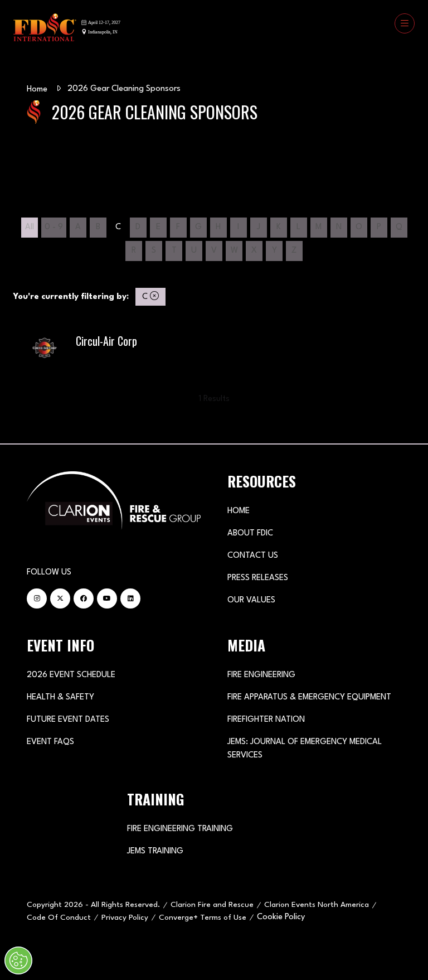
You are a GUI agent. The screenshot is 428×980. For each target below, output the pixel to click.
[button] (405, 23)
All (29, 227)
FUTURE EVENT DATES (68, 720)
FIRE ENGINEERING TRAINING (180, 829)
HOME (238, 511)
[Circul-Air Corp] (214, 350)
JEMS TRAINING (155, 851)
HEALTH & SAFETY (60, 697)
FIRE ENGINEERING (261, 675)
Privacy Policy (124, 917)
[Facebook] (84, 598)
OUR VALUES (251, 600)
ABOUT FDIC (250, 533)
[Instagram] (37, 598)
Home (37, 89)
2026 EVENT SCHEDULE (71, 675)
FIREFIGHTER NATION (266, 720)
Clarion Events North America (316, 905)
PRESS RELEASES (257, 578)
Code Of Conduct (59, 917)
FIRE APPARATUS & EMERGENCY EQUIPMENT (309, 697)
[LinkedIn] (130, 598)
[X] (60, 598)
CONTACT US (252, 556)
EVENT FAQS (50, 742)
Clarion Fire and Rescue (212, 905)
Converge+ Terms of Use (202, 917)
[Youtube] (107, 598)
